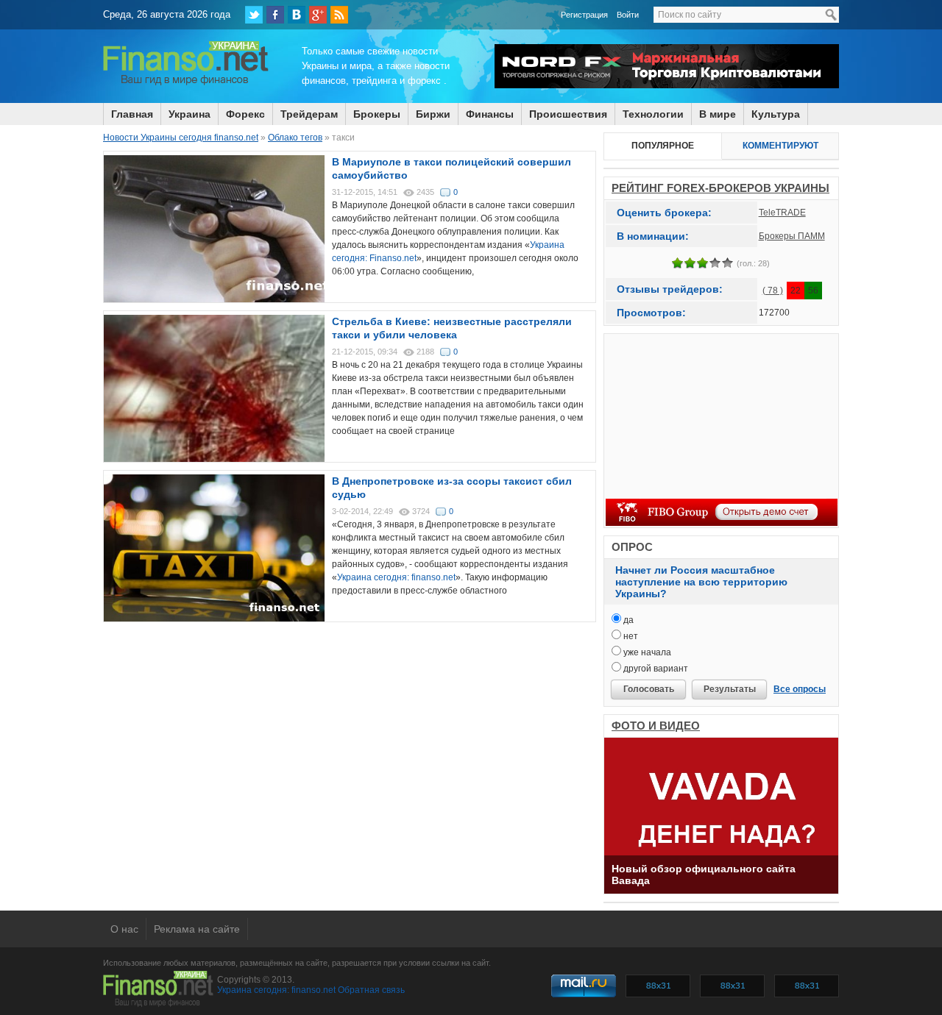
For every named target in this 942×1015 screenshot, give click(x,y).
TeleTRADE (782, 212)
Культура (775, 114)
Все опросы (799, 689)
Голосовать (648, 689)
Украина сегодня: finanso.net (396, 577)
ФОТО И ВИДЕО (656, 725)
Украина (189, 114)
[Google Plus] (318, 15)
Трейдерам (309, 114)
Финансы (490, 114)
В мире (717, 114)
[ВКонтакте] (296, 15)
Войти (628, 14)
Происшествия (568, 114)
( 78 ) (772, 290)
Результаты (730, 689)
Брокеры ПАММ (792, 236)
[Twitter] (254, 15)
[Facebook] (275, 15)
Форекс (245, 114)
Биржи (433, 114)
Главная (132, 114)
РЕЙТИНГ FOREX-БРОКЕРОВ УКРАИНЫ (720, 188)
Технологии (653, 114)
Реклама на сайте (197, 929)
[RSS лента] (339, 15)
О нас (124, 929)
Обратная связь (371, 990)
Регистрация (584, 14)
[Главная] (186, 83)
